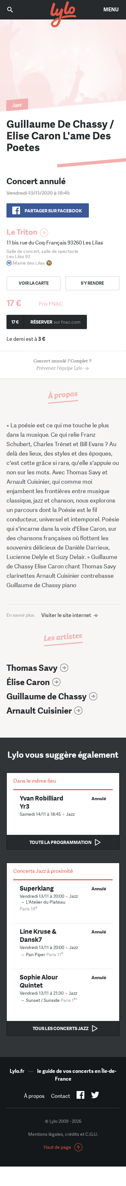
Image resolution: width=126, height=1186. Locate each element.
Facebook (81, 1096)
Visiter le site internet (66, 615)
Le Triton (21, 232)
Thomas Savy (32, 668)
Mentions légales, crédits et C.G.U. (63, 1134)
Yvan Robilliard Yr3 (41, 802)
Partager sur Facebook (53, 211)
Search (14, 9)
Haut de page (57, 1147)
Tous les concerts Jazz (61, 1028)
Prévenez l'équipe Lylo (62, 364)
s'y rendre (92, 283)
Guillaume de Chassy (46, 696)
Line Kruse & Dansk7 (38, 935)
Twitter (95, 1096)
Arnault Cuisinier (39, 711)
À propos (34, 1096)
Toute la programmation (60, 842)
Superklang (37, 888)
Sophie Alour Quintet (39, 981)
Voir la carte (34, 283)
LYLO (63, 14)
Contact (60, 1096)
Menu (111, 9)
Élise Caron (28, 682)
